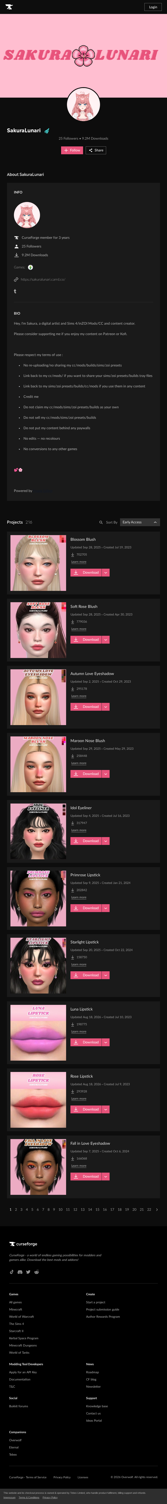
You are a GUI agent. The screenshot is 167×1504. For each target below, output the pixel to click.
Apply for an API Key (23, 1372)
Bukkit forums (18, 1406)
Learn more (78, 561)
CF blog (91, 1379)
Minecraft (15, 1309)
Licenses (83, 1477)
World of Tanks (19, 1352)
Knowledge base (97, 1406)
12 (75, 1209)
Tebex (13, 1454)
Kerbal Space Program (23, 1338)
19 (127, 1209)
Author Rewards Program (103, 1316)
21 (142, 1209)
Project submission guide (102, 1309)
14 (90, 1209)
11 (68, 1209)
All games (15, 1302)
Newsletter (93, 1386)
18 (120, 1209)
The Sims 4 (16, 1324)
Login (153, 7)
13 (83, 1209)
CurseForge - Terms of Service (28, 1477)
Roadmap (92, 1372)
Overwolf (15, 1440)
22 (149, 1209)
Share (99, 150)
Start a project (95, 1302)
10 (60, 1209)
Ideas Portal (94, 1420)
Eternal (13, 1447)
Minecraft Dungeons (23, 1345)
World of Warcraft (21, 1316)
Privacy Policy (62, 1477)
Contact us (93, 1413)
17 (112, 1209)
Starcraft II (16, 1331)
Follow (75, 150)
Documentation (19, 1379)
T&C (12, 1386)
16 (105, 1209)
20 (134, 1209)
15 (97, 1209)
